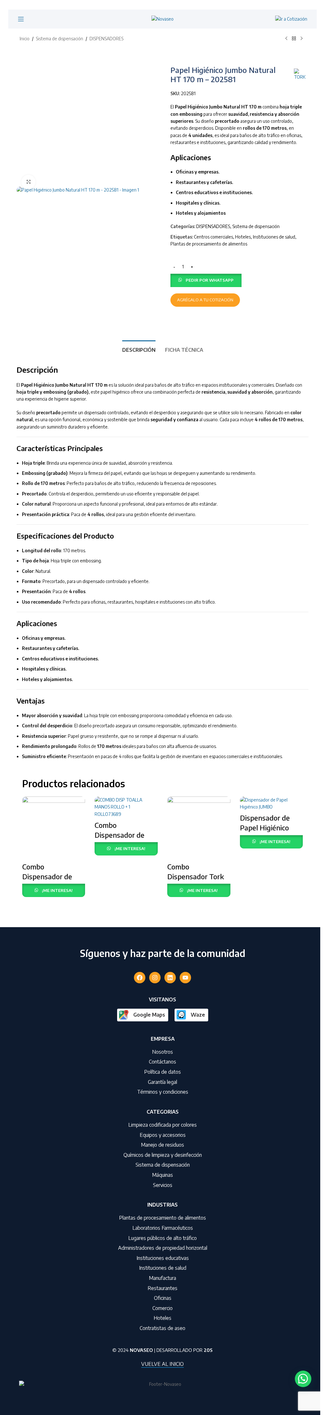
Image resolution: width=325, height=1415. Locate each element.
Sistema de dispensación (59, 38)
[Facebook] (139, 977)
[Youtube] (185, 977)
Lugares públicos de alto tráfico (162, 1238)
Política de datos (162, 1072)
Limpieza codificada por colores (162, 1125)
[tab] (139, 349)
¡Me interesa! (57, 890)
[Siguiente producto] (301, 39)
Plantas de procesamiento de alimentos (208, 243)
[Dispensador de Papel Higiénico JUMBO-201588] (271, 803)
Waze (198, 1015)
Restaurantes (162, 1288)
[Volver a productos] (294, 39)
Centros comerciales (213, 236)
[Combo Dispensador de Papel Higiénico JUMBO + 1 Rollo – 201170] (53, 828)
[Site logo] (162, 18)
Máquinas (162, 1175)
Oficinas (162, 1298)
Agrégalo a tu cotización (205, 299)
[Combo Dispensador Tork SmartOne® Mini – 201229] (198, 828)
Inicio (25, 38)
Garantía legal (162, 1082)
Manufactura (162, 1278)
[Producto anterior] (286, 39)
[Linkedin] (170, 977)
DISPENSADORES (106, 38)
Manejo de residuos (162, 1145)
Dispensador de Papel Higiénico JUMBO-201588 (265, 827)
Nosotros (162, 1052)
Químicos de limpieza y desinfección (162, 1155)
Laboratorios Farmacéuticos (162, 1228)
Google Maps (149, 1015)
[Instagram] (155, 977)
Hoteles (243, 236)
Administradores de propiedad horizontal (162, 1248)
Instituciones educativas (162, 1258)
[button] (206, 279)
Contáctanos (162, 1061)
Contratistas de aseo (162, 1328)
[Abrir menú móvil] (21, 19)
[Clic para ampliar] (28, 182)
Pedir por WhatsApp (210, 280)
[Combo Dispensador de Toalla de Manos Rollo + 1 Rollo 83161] (126, 807)
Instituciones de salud (274, 236)
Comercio (162, 1308)
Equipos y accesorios (163, 1135)
